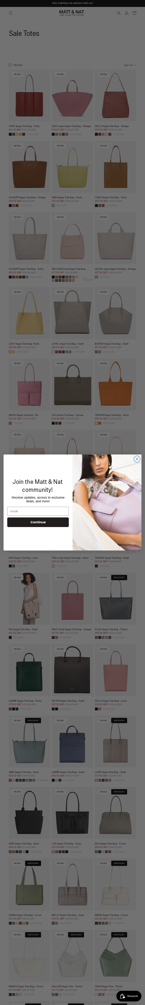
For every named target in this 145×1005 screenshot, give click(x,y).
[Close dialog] (137, 459)
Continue (38, 522)
